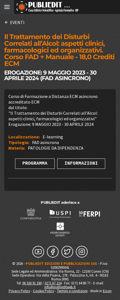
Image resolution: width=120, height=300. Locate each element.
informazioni (81, 163)
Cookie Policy (43, 291)
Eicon (107, 291)
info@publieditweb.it (60, 287)
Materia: (16, 148)
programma (34, 163)
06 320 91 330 (32, 283)
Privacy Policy (19, 291)
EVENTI (17, 22)
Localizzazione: (24, 137)
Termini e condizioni (72, 291)
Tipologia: (18, 142)
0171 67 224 (53, 283)
